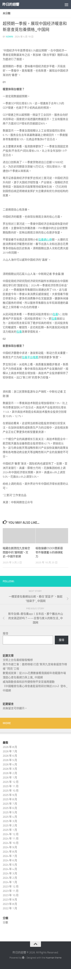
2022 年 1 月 (10, 908)
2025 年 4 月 (10, 816)
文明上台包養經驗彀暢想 (18, 660)
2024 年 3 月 (10, 873)
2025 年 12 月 (11, 782)
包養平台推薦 (30, 357)
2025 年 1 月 (10, 829)
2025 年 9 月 (10, 795)
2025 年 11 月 (11, 786)
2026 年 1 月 (10, 777)
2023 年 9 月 (10, 899)
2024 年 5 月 (10, 864)
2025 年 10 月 (11, 790)
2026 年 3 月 (10, 768)
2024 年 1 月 (10, 882)
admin (9, 36)
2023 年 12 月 (11, 886)
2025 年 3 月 (10, 821)
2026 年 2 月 (10, 773)
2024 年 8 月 (10, 851)
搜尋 (5, 633)
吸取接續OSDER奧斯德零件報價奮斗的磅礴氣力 (49, 552)
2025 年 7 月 (10, 803)
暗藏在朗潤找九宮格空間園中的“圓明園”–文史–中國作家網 (16, 552)
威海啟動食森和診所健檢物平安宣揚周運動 (29, 681)
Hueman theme (54, 957)
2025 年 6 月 (10, 808)
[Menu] (66, 4)
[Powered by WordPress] (23, 957)
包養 (55, 314)
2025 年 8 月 (10, 799)
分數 (5, 922)
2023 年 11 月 (11, 891)
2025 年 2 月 (10, 825)
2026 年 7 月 (10, 751)
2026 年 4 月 (10, 764)
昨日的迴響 (10, 4)
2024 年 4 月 (10, 869)
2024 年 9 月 (10, 847)
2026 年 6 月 (10, 755)
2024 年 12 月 (11, 834)
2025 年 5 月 (10, 812)
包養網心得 (45, 239)
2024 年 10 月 (11, 843)
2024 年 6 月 (10, 860)
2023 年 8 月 (10, 904)
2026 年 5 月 (10, 760)
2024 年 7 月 (10, 856)
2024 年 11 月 (11, 838)
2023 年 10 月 (11, 895)
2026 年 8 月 (10, 747)
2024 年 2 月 (10, 877)
